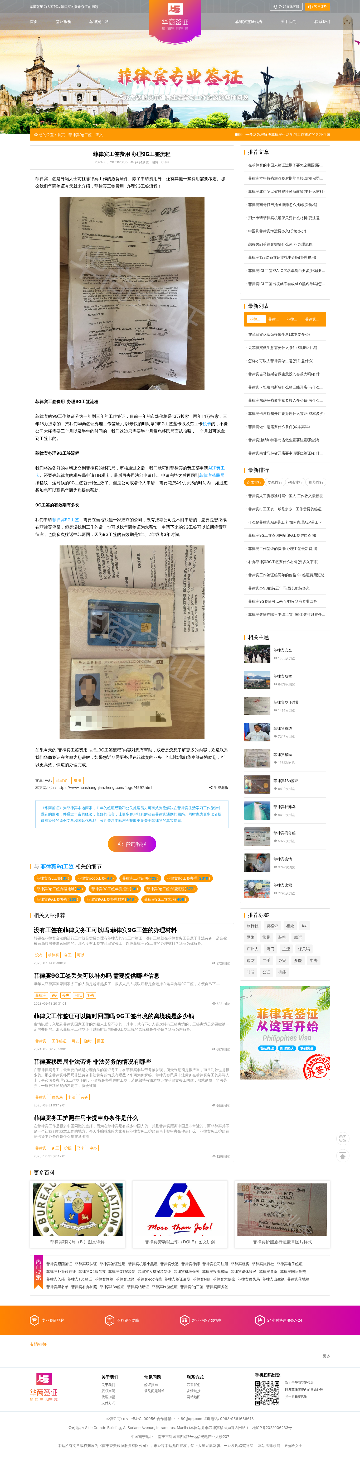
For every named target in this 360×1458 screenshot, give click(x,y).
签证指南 (151, 1385)
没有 (39, 955)
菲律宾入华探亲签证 (154, 1271)
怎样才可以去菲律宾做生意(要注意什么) (281, 360)
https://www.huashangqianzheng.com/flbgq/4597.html (104, 787)
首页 (34, 21)
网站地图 (194, 1397)
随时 (88, 1041)
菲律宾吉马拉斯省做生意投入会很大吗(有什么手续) (287, 374)
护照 (68, 1148)
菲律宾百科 (99, 21)
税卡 (207, 423)
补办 (91, 995)
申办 (93, 1148)
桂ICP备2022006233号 (272, 1427)
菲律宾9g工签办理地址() (60, 888)
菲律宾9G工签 (65, 519)
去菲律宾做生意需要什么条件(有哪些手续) (282, 347)
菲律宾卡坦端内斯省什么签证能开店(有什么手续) (287, 387)
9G (54, 995)
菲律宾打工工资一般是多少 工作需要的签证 (285, 509)
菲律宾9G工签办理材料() (111, 899)
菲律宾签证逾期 (177, 1279)
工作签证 (59, 1041)
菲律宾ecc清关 (149, 1279)
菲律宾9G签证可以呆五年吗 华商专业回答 (282, 601)
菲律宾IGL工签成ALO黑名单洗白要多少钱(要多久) (287, 270)
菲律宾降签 (104, 1279)
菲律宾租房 (240, 1264)
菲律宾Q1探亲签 (121, 1271)
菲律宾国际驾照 (293, 1271)
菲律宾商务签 (217, 1287)
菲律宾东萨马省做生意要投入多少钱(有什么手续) (287, 400)
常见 (266, 937)
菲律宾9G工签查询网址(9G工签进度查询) (282, 535)
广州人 (253, 948)
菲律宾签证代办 (249, 21)
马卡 (80, 1148)
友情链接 (194, 1391)
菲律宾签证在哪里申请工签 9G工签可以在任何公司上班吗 (287, 614)
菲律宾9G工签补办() (57, 899)
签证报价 (63, 21)
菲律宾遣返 (268, 1271)
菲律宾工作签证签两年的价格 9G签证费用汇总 (286, 575)
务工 (68, 955)
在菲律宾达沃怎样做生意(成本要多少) (279, 334)
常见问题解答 (154, 1391)
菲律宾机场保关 (187, 1271)
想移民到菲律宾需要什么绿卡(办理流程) (281, 244)
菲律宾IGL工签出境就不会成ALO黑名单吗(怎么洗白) (287, 283)
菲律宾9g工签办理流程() (171, 888)
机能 (282, 972)
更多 (326, 1356)
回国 (100, 1041)
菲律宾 (61, 780)
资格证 (272, 925)
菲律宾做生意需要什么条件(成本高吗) (279, 426)
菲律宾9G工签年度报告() (114, 888)
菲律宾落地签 (298, 1279)
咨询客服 (135, 844)
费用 (77, 780)
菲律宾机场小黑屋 (143, 1264)
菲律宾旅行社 (263, 1264)
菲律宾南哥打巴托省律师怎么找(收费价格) (282, 204)
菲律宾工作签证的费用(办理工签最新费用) (282, 548)
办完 (282, 960)
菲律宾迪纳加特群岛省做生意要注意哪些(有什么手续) (287, 440)
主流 (286, 948)
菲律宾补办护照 (84, 1287)
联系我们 (322, 21)
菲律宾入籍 (55, 1279)
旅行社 (253, 925)
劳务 (84, 1097)
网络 (251, 937)
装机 (282, 937)
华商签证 (52, 807)
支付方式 (108, 1403)
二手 (266, 960)
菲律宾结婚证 (138, 1287)
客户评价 (320, 6)
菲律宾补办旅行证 (61, 1271)
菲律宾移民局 (212, 475)
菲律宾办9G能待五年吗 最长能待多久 (279, 588)
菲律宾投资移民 (215, 1271)
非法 (71, 1097)
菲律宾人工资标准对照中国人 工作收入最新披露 (287, 495)
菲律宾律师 (190, 1264)
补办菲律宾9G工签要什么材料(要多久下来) (283, 561)
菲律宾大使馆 (224, 1279)
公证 (266, 972)
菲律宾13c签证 (79, 1279)
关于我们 (288, 21)
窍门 (270, 948)
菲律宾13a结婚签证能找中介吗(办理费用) (282, 257)
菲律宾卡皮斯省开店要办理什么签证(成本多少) (286, 413)
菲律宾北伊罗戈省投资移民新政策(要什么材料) (286, 191)
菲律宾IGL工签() (53, 878)
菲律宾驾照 (125, 1279)
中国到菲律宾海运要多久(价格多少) (277, 231)
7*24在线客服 (289, 6)
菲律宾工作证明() (140, 878)
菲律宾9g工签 (80, 134)
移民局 (57, 1097)
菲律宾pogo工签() (96, 878)
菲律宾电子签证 (290, 1264)
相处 (290, 925)
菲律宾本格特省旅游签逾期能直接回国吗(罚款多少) (287, 178)
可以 (80, 955)
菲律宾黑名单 (57, 1287)
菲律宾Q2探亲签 (92, 1271)
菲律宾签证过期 (112, 1264)
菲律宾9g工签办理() (188, 878)
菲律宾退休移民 (243, 1271)
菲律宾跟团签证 (59, 1264)
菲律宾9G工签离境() (165, 899)
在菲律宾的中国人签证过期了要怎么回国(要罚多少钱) (287, 165)
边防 (251, 960)
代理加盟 (108, 1397)
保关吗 (304, 948)
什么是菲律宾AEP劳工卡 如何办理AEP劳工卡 (285, 522)
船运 (298, 937)
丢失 (65, 995)
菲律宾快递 (169, 1264)
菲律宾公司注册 (215, 1264)
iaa (304, 925)
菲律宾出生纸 (273, 1279)
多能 (298, 960)
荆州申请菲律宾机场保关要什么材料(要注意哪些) (287, 217)
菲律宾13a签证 (112, 1287)
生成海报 (220, 787)
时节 (251, 972)
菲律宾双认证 (86, 1264)
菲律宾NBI (201, 1279)
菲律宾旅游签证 (165, 1287)
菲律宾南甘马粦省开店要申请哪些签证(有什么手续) (287, 453)
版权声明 (108, 1391)
